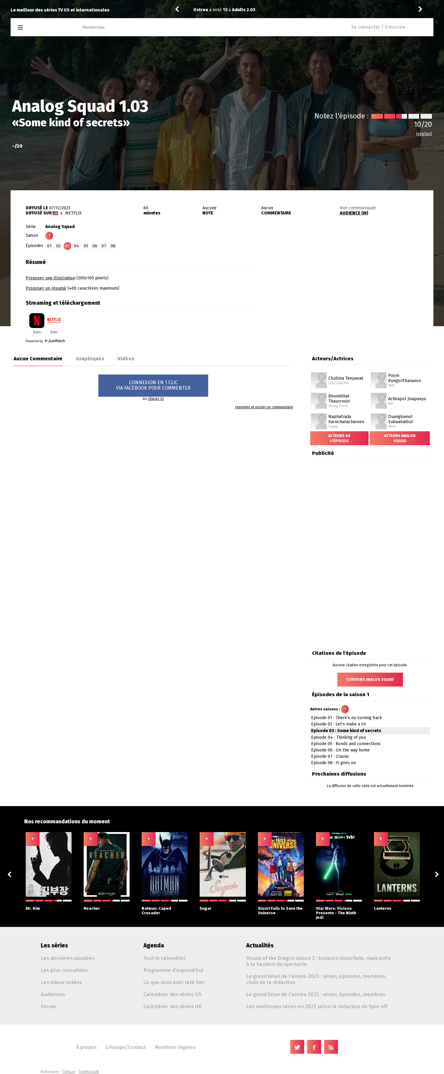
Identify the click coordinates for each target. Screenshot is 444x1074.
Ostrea (200, 9)
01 (49, 246)
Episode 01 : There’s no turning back (346, 717)
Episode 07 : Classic (330, 756)
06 (94, 246)
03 (67, 246)
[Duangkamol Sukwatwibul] (379, 415)
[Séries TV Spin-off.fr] (44, 27)
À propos (86, 1047)
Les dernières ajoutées (68, 958)
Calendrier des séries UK (172, 1006)
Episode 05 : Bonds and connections (346, 743)
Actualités (260, 945)
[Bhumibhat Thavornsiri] (319, 395)
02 (58, 246)
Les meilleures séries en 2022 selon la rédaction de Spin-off (317, 1006)
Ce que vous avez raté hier (174, 982)
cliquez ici (156, 399)
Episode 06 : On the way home (340, 750)
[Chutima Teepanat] (319, 374)
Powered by (35, 341)
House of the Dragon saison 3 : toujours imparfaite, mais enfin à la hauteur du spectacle (318, 961)
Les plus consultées (64, 970)
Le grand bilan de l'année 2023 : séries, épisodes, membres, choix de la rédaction (316, 979)
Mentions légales (175, 1047)
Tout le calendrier (164, 958)
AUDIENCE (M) (354, 213)
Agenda (153, 945)
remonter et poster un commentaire (264, 407)
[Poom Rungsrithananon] (379, 374)
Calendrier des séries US (172, 994)
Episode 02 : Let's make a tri (338, 724)
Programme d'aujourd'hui (173, 970)
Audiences (53, 994)
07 (103, 246)
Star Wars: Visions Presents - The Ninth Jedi (336, 913)
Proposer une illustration (50, 278)
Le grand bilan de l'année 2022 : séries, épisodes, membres (315, 994)
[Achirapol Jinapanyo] (379, 395)
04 (76, 246)
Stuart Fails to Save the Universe (280, 910)
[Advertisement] (343, 294)
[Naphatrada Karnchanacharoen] (319, 415)
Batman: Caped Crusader (156, 910)
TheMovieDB (89, 1072)
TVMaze (68, 1072)
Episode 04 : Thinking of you (338, 737)
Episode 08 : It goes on (333, 762)
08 (113, 246)
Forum (48, 1006)
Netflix (73, 213)
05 (86, 246)
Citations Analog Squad (370, 679)
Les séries (54, 945)
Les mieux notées (61, 982)
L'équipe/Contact (126, 1047)
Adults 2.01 (243, 9)
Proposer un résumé (46, 288)
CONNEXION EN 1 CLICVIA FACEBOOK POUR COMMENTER (153, 385)
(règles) (424, 134)
